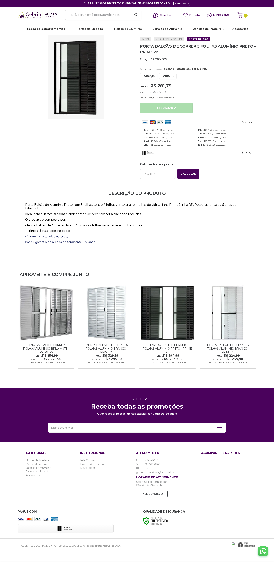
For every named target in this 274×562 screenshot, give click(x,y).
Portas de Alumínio (169, 39)
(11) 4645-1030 (149, 460)
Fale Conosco (88, 460)
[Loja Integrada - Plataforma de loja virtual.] (246, 545)
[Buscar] (134, 14)
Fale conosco (152, 494)
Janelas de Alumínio (38, 467)
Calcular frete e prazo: (156, 164)
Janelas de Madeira (38, 471)
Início (145, 39)
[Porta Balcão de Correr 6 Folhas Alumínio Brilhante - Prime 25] (46, 327)
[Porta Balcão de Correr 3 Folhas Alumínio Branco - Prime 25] (228, 327)
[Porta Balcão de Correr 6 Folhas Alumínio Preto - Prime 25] (167, 327)
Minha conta (221, 15)
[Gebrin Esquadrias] (40, 15)
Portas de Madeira (37, 460)
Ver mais (46, 364)
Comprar (166, 108)
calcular (188, 174)
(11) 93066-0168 (150, 464)
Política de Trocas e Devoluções (92, 465)
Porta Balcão (198, 39)
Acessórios (33, 475)
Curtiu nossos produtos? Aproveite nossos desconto (127, 3)
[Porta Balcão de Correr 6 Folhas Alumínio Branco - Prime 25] (106, 327)
